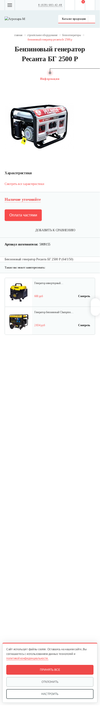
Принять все (50, 669)
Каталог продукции (74, 18)
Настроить (49, 694)
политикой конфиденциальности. (27, 658)
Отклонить (50, 682)
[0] (80, 5)
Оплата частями (23, 215)
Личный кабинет (90, 5)
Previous (7, 79)
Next (92, 79)
